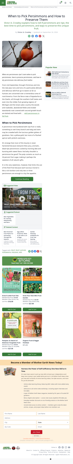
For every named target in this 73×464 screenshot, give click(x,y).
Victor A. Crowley (24, 32)
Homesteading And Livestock (21, 7)
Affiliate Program (45, 450)
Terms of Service (53, 452)
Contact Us (36, 450)
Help (68, 452)
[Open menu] (3, 3)
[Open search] (70, 2)
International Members (43, 438)
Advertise (60, 450)
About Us (29, 450)
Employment (62, 452)
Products (54, 450)
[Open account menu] (65, 3)
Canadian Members (29, 438)
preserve (15, 252)
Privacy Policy (43, 452)
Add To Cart (12, 309)
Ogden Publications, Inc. (62, 454)
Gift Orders (36, 436)
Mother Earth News (7, 7)
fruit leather (21, 250)
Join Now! (36, 432)
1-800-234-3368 (28, 263)
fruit (13, 250)
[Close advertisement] (50, 459)
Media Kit (67, 450)
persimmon (6, 252)
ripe (20, 252)
